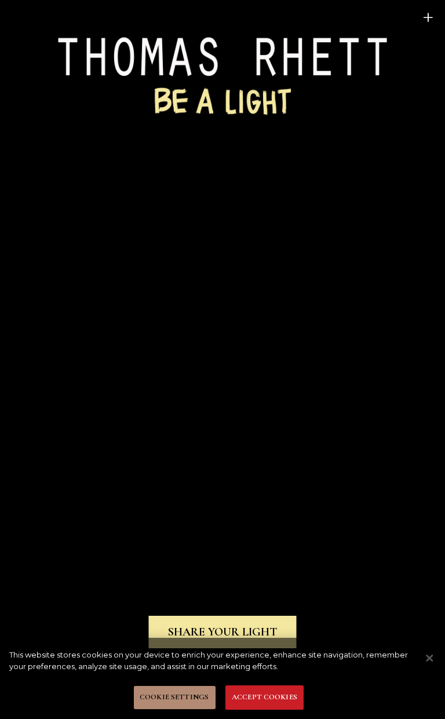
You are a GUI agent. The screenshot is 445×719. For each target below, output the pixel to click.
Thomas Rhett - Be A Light (222, 74)
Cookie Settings (174, 697)
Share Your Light (222, 632)
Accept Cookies (264, 697)
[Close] (429, 658)
